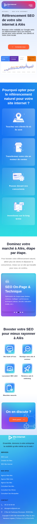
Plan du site (30, 515)
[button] (14, 312)
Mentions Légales (9, 518)
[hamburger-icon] (30, 6)
